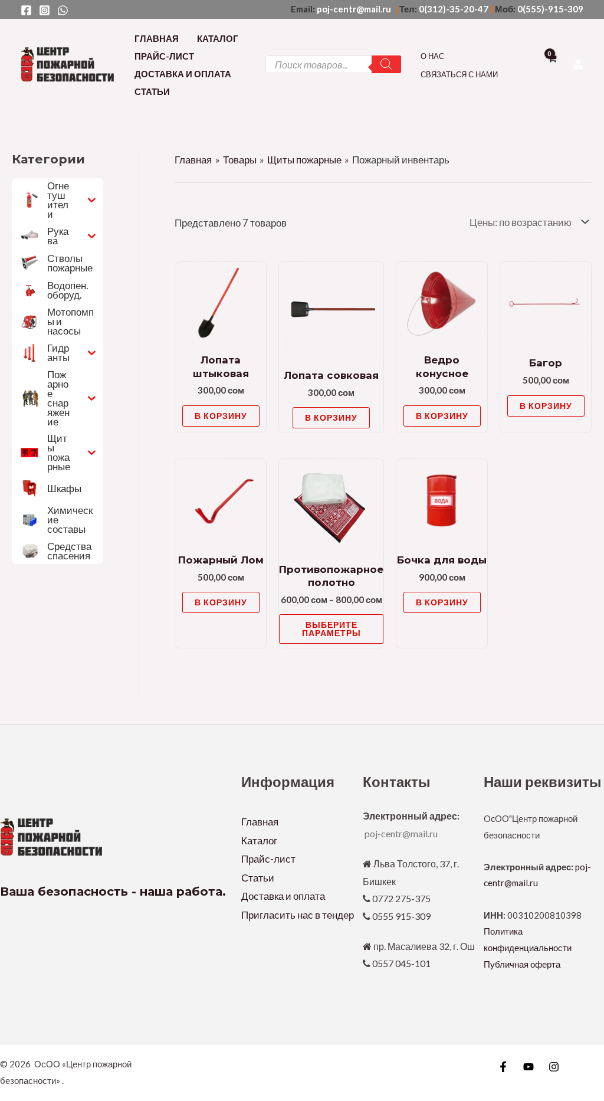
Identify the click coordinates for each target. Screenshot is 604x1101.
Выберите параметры (331, 629)
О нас (432, 56)
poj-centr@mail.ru (355, 9)
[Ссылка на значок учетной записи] (578, 64)
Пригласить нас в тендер (297, 915)
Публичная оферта (522, 964)
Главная (156, 38)
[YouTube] (528, 1066)
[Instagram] (44, 10)
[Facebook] (26, 10)
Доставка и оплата (182, 73)
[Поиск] (386, 64)
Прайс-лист (164, 56)
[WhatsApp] (62, 10)
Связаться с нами (459, 74)
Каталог (217, 38)
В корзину (221, 416)
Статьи (152, 91)
